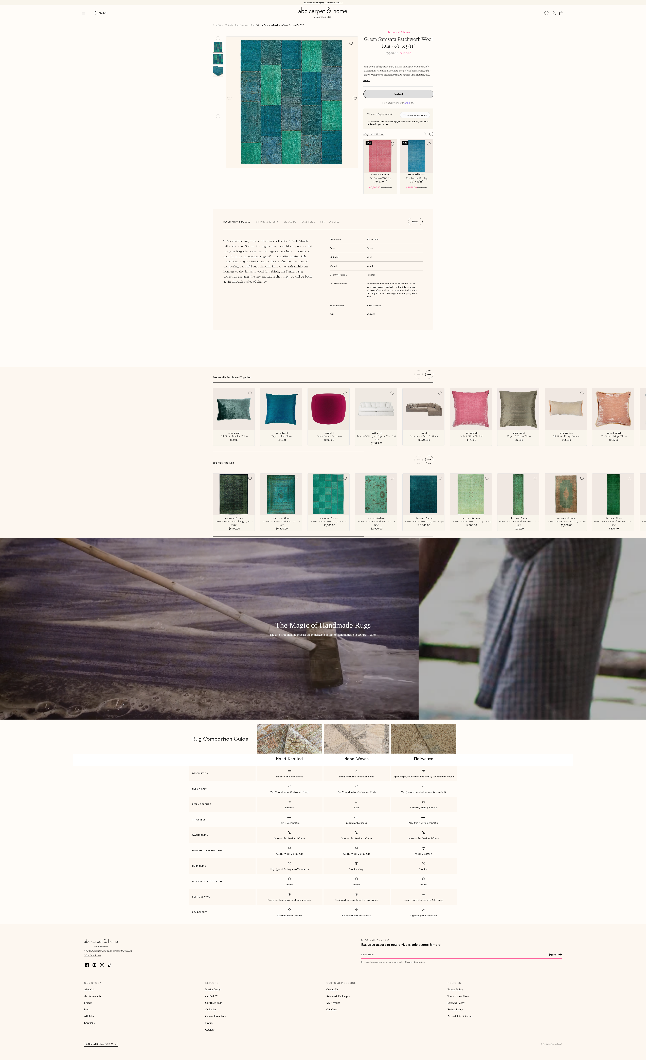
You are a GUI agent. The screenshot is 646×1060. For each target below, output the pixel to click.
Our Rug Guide (213, 1002)
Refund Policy (455, 1009)
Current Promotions (215, 1016)
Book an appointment (417, 115)
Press (87, 1009)
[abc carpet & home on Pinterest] (94, 964)
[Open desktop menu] (83, 13)
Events (208, 1022)
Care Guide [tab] (308, 222)
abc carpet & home (398, 32)
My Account (333, 1002)
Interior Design (213, 989)
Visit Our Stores (92, 955)
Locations (89, 1022)
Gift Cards (331, 1009)
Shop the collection (373, 134)
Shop (215, 25)
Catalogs (209, 1029)
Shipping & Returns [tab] (267, 222)
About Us (89, 989)
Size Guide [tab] (290, 222)
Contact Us (332, 989)
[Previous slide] (218, 38)
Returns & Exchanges (338, 996)
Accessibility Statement (459, 1016)
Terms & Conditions (458, 996)
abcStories (210, 1009)
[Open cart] (561, 13)
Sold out (398, 94)
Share (415, 221)
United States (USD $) (100, 1044)
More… (366, 80)
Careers (88, 1002)
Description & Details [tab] (236, 222)
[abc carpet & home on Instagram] (102, 964)
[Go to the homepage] (323, 16)
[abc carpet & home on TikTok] (109, 964)
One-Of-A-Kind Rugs (229, 25)
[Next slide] (218, 116)
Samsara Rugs (248, 25)
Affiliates (89, 1016)
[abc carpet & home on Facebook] (87, 964)
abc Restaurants (92, 996)
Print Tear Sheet (330, 222)
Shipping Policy (455, 1002)
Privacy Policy (455, 989)
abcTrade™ (211, 996)
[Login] (553, 13)
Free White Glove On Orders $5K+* (323, 2)
